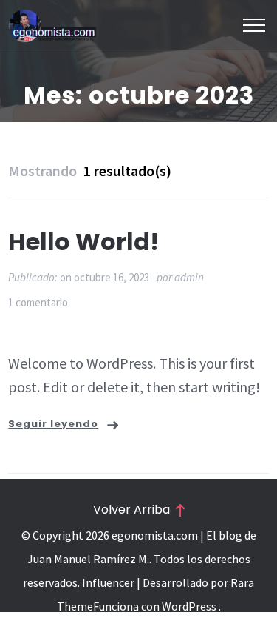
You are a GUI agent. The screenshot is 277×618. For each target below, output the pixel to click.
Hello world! (83, 241)
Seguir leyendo (53, 424)
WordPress (189, 606)
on (104, 277)
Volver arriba (131, 510)
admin (189, 277)
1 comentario (38, 302)
